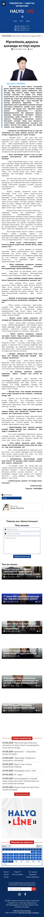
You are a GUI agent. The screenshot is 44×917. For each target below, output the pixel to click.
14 (28, 857)
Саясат (6, 872)
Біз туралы (33, 872)
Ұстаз (4, 498)
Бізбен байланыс (32, 877)
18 (11, 859)
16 (39, 857)
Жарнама (32, 874)
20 (22, 859)
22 (33, 859)
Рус (21, 21)
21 (28, 859)
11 (11, 857)
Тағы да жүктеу (22, 794)
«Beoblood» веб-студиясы (28, 913)
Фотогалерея (17, 874)
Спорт (6, 877)
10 (5, 857)
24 (5, 862)
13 (22, 857)
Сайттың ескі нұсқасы (22, 911)
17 (5, 859)
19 (16, 859)
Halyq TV (17, 872)
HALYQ (22, 11)
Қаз (15, 21)
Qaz (27, 21)
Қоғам (6, 874)
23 (39, 859)
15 (33, 857)
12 (16, 857)
